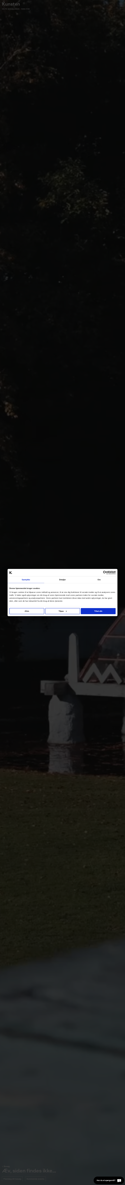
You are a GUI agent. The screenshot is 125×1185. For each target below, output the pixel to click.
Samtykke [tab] (26, 580)
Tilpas (61, 611)
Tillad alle (98, 611)
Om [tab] (99, 580)
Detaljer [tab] (62, 580)
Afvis (27, 611)
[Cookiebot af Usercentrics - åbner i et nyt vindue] (105, 572)
